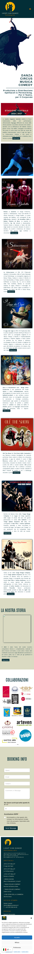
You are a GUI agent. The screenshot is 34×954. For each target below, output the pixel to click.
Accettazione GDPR (11, 814)
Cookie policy (17, 951)
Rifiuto (17, 942)
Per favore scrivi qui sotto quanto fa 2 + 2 (16, 803)
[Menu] (30, 9)
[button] (31, 918)
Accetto (17, 937)
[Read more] (16, 138)
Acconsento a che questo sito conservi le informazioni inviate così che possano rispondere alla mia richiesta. (18, 820)
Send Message (10, 828)
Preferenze (17, 947)
